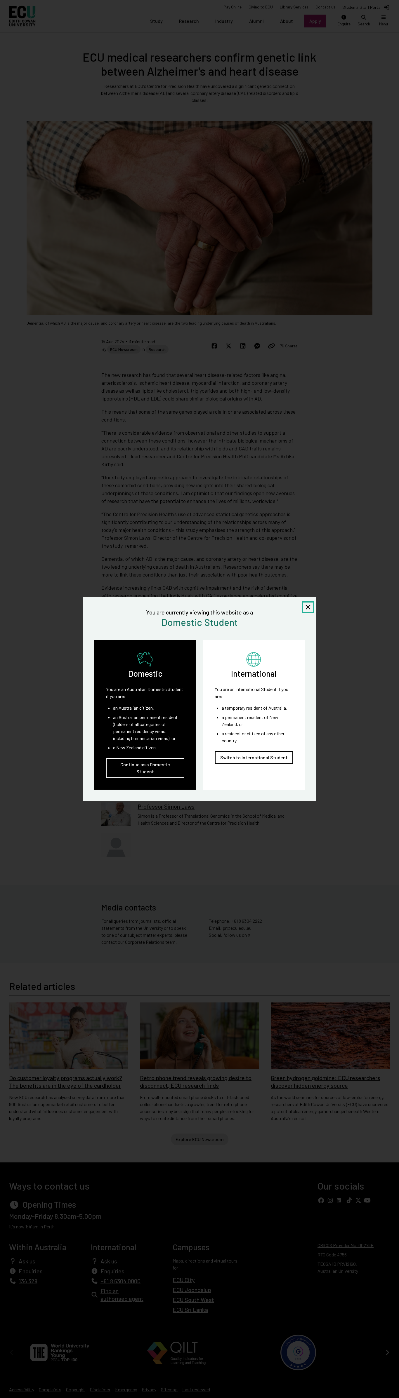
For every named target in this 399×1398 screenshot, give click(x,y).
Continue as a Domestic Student (145, 768)
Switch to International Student (254, 757)
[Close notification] (308, 607)
